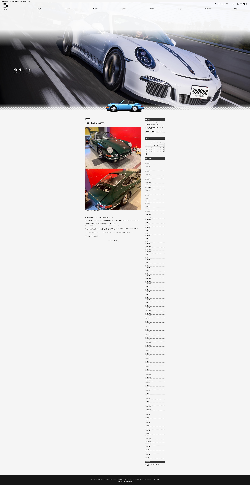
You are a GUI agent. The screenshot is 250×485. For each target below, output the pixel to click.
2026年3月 (147, 174)
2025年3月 (147, 206)
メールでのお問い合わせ (232, 3)
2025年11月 (148, 185)
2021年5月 (147, 329)
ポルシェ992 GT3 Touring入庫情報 (153, 122)
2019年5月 (147, 393)
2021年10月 (148, 315)
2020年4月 (147, 364)
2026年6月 (147, 166)
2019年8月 (147, 385)
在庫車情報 (39, 9)
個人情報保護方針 (157, 479)
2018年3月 (147, 430)
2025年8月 (147, 193)
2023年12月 (148, 246)
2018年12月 (148, 406)
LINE (243, 4)
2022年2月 (147, 305)
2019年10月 (148, 380)
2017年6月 (147, 454)
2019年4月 (147, 396)
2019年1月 (147, 404)
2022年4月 (147, 299)
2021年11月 (148, 313)
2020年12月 (148, 342)
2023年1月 (147, 275)
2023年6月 (147, 262)
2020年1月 (147, 372)
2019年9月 (147, 382)
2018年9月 (147, 414)
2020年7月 (147, 356)
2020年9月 (147, 350)
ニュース (95, 479)
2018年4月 (147, 428)
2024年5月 (147, 233)
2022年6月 (147, 294)
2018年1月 (147, 436)
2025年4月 (147, 203)
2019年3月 (147, 398)
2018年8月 (147, 417)
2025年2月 (147, 209)
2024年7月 (147, 227)
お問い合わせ (149, 479)
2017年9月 (147, 446)
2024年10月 (148, 219)
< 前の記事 (110, 240)
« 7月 (146, 154)
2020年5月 (147, 361)
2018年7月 (147, 420)
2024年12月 (148, 214)
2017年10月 (148, 444)
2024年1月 (147, 243)
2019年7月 (147, 388)
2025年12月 (148, 182)
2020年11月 (148, 345)
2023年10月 (148, 251)
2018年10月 (148, 412)
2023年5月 (147, 265)
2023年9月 (147, 254)
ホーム (13, 73)
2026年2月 (147, 177)
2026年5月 (147, 169)
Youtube (241, 4)
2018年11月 (148, 409)
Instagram (238, 4)
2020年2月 (147, 369)
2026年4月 (147, 171)
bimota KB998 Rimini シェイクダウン (153, 131)
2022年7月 (147, 291)
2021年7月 (147, 323)
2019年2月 (147, 401)
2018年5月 (147, 425)
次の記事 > (116, 240)
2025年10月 (148, 187)
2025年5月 (147, 201)
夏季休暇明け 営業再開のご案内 (152, 124)
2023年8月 (147, 257)
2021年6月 (147, 326)
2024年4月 (147, 235)
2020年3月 (147, 366)
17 (146, 149)
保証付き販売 (95, 9)
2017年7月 (147, 452)
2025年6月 (147, 198)
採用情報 (236, 9)
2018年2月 (147, 433)
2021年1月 (147, 339)
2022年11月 (148, 281)
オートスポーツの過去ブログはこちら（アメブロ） (154, 465)
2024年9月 (147, 222)
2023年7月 (147, 259)
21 (157, 149)
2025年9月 (147, 190)
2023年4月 (147, 267)
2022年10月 (148, 283)
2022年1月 (147, 307)
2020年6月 (147, 358)
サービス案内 (67, 9)
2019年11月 (148, 377)
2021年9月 (147, 318)
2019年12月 (148, 374)
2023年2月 (147, 273)
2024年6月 (147, 230)
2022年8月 (147, 289)
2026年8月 (147, 161)
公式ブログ (180, 9)
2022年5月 (147, 297)
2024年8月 (147, 225)
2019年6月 (147, 390)
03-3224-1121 (221, 4)
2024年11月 (148, 217)
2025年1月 (147, 211)
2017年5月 (147, 457)
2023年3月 (147, 270)
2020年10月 (148, 348)
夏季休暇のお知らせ (149, 134)
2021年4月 (147, 331)
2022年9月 (147, 286)
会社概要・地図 (208, 9)
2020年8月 (147, 353)
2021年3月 (147, 334)
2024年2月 (147, 241)
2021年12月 (148, 310)
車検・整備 (152, 9)
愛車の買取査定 (123, 9)
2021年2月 (147, 337)
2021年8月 (147, 321)
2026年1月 (147, 179)
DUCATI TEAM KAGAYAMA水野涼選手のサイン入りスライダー (154, 128)
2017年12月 (148, 438)
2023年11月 (148, 249)
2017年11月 (148, 441)
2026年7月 (147, 163)
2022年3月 (147, 302)
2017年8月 (147, 449)
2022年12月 (148, 278)
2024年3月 (147, 238)
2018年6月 (147, 422)
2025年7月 (147, 195)
